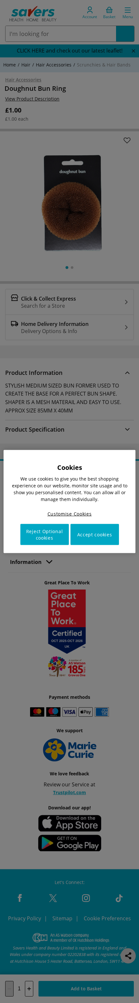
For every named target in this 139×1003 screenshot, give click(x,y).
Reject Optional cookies (44, 534)
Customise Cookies (70, 513)
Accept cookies (94, 534)
